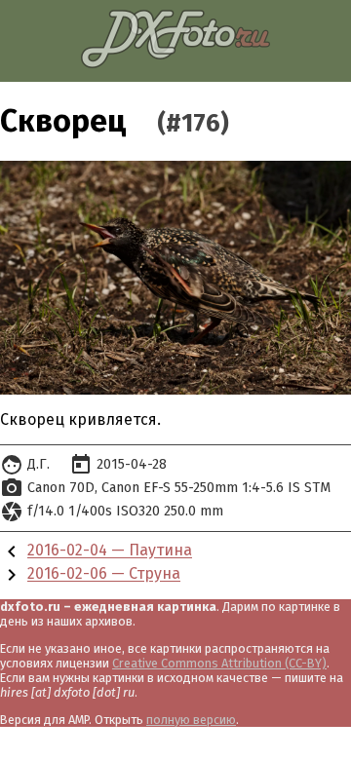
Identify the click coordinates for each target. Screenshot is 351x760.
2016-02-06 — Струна (103, 574)
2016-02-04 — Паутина (109, 551)
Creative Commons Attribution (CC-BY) (219, 663)
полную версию (191, 719)
